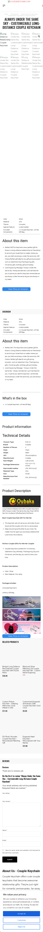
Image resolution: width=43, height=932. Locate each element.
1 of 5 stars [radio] (3, 796)
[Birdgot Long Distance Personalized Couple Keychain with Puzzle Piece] (11, 655)
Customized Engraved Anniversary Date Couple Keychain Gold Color (31, 705)
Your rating (6, 793)
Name (4, 830)
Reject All (21, 927)
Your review (6, 801)
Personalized (14, 14)
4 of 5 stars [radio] (13, 796)
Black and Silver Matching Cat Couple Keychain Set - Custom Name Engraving (31, 670)
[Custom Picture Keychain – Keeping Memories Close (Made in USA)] (11, 690)
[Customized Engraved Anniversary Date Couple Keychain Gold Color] (32, 690)
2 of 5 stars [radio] (7, 796)
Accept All (22, 914)
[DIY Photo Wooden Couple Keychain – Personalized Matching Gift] (11, 725)
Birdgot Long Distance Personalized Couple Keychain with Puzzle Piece (11, 670)
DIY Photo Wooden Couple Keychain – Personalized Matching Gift (11, 740)
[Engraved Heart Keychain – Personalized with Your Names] (32, 725)
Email (4, 840)
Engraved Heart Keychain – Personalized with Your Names (31, 740)
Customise (21, 920)
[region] (21, 911)
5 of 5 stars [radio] (17, 796)
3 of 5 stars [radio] (10, 796)
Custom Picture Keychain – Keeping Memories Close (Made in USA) (10, 705)
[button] (39, 36)
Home (6, 14)
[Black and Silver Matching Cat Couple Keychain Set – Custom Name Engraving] (32, 655)
